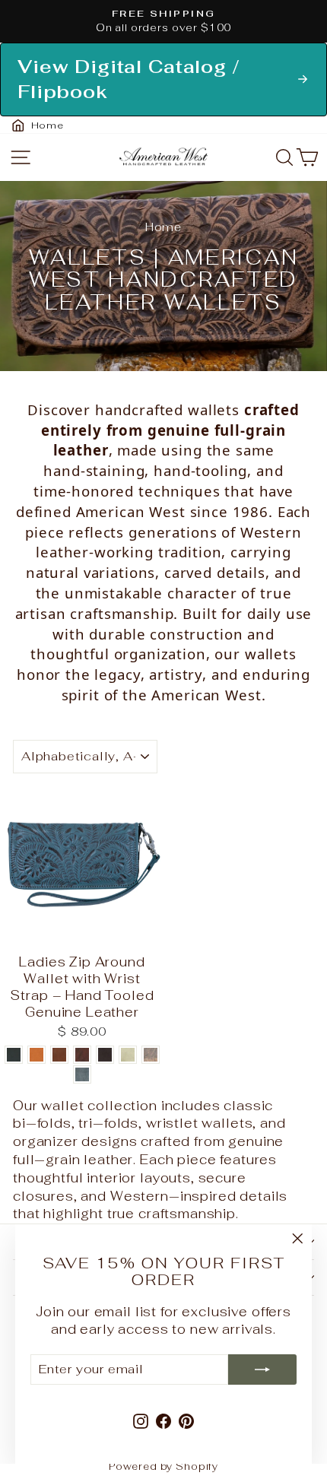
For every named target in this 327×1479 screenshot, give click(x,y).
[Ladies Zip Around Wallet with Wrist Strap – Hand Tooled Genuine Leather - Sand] (127, 1054)
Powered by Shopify (163, 1466)
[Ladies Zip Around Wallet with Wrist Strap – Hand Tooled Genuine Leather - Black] (13, 1054)
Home (163, 227)
